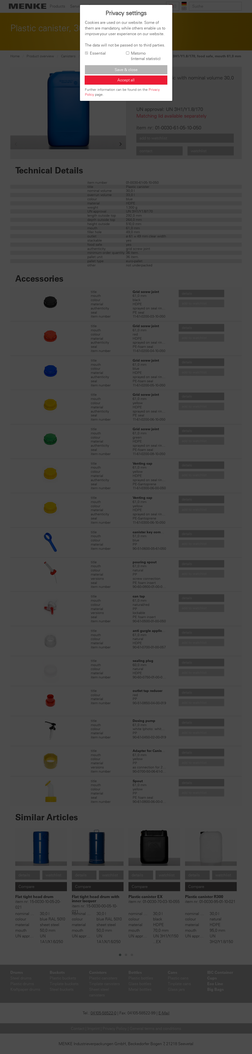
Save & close (126, 69)
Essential (98, 53)
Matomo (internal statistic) (145, 56)
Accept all (126, 79)
